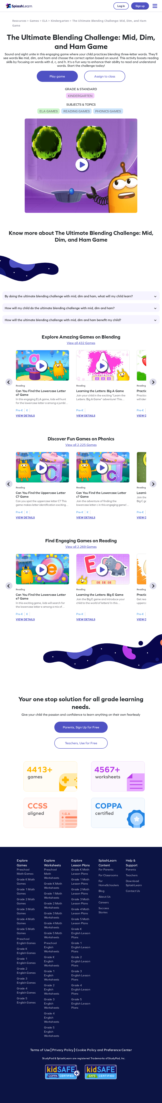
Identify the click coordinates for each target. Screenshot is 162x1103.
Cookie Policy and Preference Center (104, 1050)
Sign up (140, 6)
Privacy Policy (62, 1050)
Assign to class (104, 76)
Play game (57, 76)
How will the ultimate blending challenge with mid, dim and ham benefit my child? (63, 320)
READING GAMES (76, 111)
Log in (121, 6)
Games (34, 21)
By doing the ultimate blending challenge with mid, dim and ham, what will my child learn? (69, 296)
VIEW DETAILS (25, 415)
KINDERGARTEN (80, 96)
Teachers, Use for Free (81, 743)
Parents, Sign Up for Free (81, 727)
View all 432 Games (81, 343)
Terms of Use (40, 1050)
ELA (44, 21)
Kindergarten (60, 21)
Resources (19, 21)
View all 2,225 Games (81, 445)
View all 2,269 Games (81, 546)
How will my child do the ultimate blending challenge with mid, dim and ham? (60, 308)
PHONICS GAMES (108, 111)
